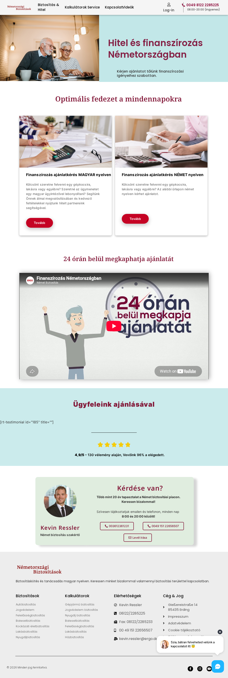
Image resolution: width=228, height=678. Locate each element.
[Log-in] (169, 4)
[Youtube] (209, 668)
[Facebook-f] (190, 668)
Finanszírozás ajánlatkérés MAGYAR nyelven (68, 175)
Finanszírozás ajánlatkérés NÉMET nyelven (163, 175)
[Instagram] (199, 668)
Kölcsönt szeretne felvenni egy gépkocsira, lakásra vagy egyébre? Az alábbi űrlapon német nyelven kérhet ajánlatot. (158, 189)
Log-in (168, 10)
